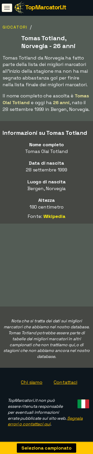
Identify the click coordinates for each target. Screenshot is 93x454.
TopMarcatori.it (45, 7)
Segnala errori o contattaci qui (45, 421)
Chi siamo (31, 382)
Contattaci (65, 382)
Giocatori (15, 27)
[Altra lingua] (82, 402)
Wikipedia (54, 216)
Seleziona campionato (46, 448)
